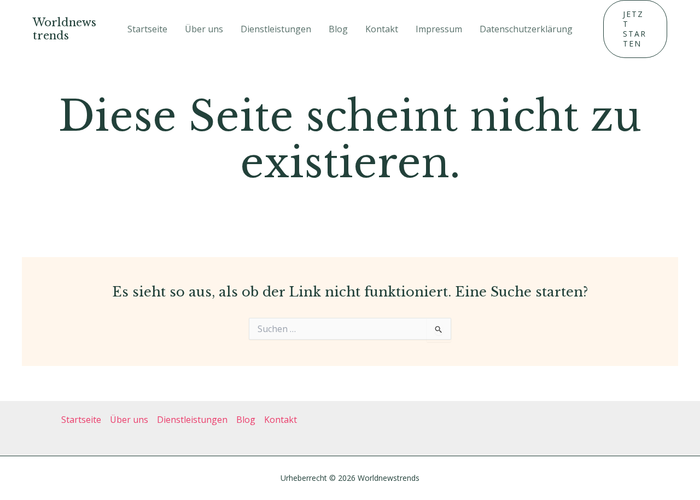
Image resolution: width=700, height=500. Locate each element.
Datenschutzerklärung (526, 29)
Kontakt (381, 29)
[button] (635, 29)
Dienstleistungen (276, 29)
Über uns (204, 29)
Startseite (147, 29)
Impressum (439, 29)
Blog (338, 29)
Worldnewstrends (64, 29)
